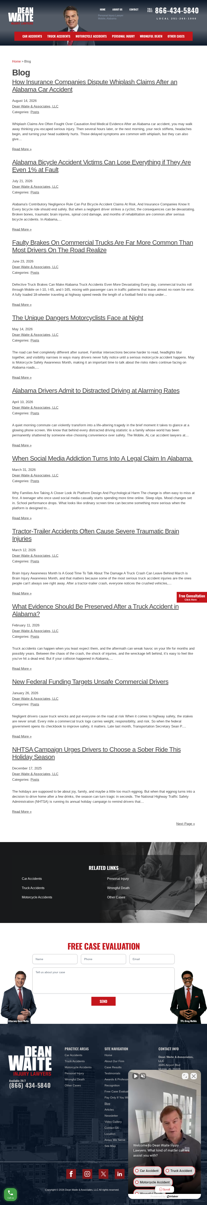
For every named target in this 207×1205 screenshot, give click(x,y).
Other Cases (176, 36)
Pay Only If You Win (117, 1097)
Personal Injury (123, 36)
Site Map (110, 1146)
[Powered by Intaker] (173, 1196)
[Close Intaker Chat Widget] (193, 1076)
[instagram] (87, 1174)
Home (102, 9)
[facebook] (71, 1174)
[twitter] (103, 1174)
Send (103, 1001)
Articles (109, 1109)
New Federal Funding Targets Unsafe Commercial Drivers (90, 681)
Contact (133, 9)
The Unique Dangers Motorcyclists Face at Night (77, 317)
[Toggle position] (185, 1076)
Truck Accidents (58, 36)
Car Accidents (32, 36)
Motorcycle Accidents (91, 36)
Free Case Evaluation (118, 1091)
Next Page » (185, 824)
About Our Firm (114, 1061)
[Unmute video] (135, 1076)
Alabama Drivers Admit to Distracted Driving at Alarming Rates (96, 390)
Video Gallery (113, 1121)
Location (110, 1133)
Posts (35, 112)
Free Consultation (192, 597)
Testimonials (112, 1073)
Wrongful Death (151, 36)
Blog (107, 1103)
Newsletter (111, 1115)
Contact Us (112, 1127)
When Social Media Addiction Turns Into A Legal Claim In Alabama (102, 458)
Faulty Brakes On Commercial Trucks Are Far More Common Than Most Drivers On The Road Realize (102, 246)
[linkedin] (120, 1174)
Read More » (22, 149)
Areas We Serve (115, 1139)
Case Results (113, 1067)
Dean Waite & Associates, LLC (35, 106)
